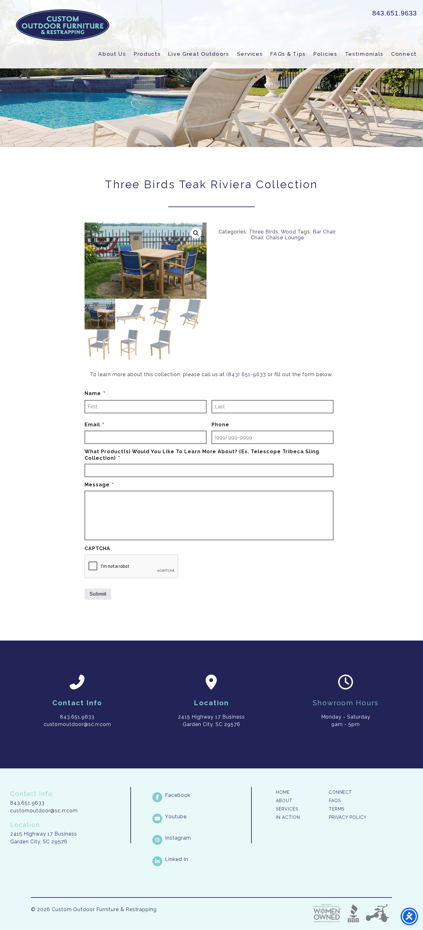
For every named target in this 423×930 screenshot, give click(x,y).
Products (147, 54)
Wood (288, 232)
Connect (404, 54)
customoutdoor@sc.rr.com (44, 811)
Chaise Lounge (285, 238)
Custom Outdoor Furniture (62, 25)
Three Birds (263, 232)
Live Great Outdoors (198, 54)
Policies (325, 54)
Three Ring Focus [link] (377, 913)
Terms (337, 808)
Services (250, 54)
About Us (112, 54)
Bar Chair (324, 232)
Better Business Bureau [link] (353, 913)
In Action (288, 817)
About (284, 800)
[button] (196, 233)
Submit (97, 594)
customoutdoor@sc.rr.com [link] (77, 724)
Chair (257, 238)
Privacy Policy (348, 817)
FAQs (335, 800)
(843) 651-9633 (246, 374)
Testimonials (364, 54)
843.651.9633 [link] (394, 13)
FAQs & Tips (288, 54)
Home (283, 792)
